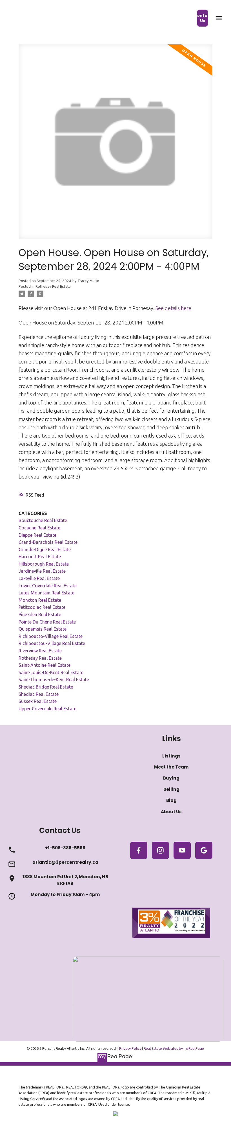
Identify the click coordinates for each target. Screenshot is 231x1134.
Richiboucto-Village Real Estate (51, 636)
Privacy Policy (130, 1048)
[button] (202, 18)
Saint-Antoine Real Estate (44, 665)
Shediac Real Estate (39, 694)
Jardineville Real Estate (42, 571)
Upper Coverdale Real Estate (47, 708)
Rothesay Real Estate (53, 286)
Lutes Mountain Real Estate (46, 592)
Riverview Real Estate (40, 650)
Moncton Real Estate (40, 600)
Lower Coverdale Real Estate (48, 585)
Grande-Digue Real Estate (45, 549)
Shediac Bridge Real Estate (46, 686)
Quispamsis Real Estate (42, 628)
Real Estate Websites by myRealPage (174, 1048)
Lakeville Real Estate (39, 578)
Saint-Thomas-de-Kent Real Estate (54, 679)
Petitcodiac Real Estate (42, 607)
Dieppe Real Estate (37, 535)
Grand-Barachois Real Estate (48, 542)
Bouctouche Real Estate (43, 520)
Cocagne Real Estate (39, 527)
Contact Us (203, 18)
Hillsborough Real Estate (44, 563)
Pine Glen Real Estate (40, 614)
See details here (173, 308)
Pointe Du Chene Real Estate (47, 621)
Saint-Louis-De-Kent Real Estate (51, 672)
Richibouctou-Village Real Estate (52, 643)
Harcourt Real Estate (40, 556)
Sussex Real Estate (38, 701)
